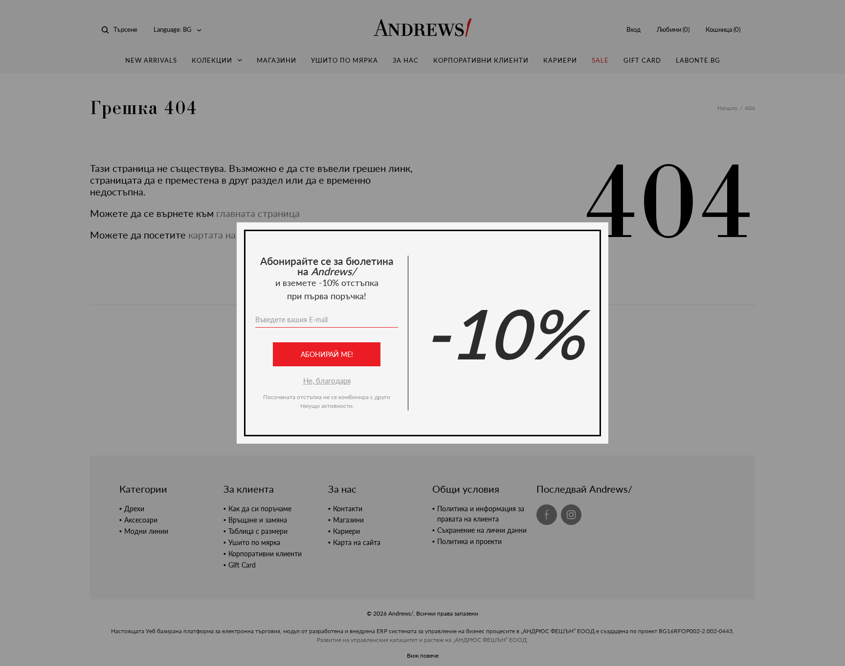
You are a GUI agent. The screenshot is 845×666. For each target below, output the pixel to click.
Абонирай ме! (327, 354)
